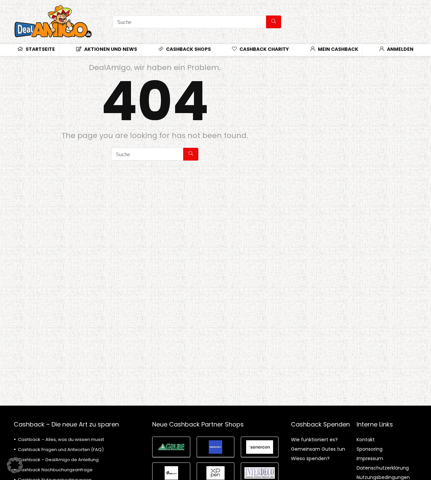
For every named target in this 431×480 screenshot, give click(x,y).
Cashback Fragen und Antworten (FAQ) (61, 449)
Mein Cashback (337, 49)
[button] (15, 465)
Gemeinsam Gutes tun (318, 449)
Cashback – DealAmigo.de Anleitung (58, 459)
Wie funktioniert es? (314, 439)
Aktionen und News (110, 49)
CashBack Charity (263, 49)
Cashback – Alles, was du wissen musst (61, 439)
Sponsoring (370, 449)
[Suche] (273, 21)
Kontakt (366, 439)
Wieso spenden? (310, 458)
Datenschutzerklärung (383, 468)
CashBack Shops (188, 49)
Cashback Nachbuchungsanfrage (55, 470)
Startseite (40, 49)
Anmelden (399, 49)
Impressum (370, 458)
